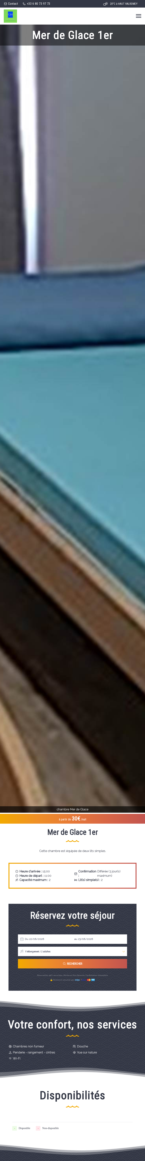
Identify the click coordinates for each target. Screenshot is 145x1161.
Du (26, 939)
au (75, 939)
